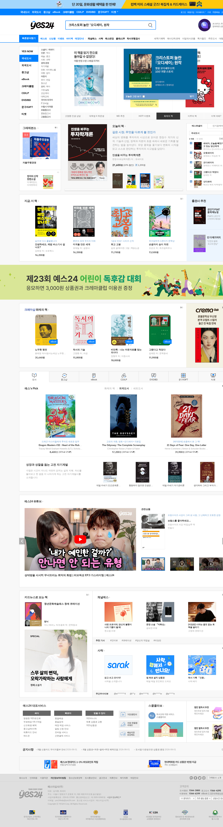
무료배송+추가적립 (32, 722)
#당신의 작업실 (142, 640)
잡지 (48, 73)
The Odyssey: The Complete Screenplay (123, 445)
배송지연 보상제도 (129, 734)
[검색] (150, 25)
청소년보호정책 (75, 778)
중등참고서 (46, 113)
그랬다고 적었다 (157, 349)
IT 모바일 (44, 103)
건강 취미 (45, 93)
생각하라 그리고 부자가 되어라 (208, 485)
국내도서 (26, 58)
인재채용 (33, 778)
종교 (48, 56)
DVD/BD (26, 100)
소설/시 (44, 49)
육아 (48, 86)
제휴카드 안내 (30, 732)
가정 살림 (45, 90)
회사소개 (23, 778)
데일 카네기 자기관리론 (173, 485)
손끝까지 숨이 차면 (158, 244)
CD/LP (25, 93)
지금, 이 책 (30, 200)
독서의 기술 (79, 349)
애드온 (27, 736)
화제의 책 (35, 309)
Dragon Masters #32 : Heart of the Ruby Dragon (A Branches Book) (74, 445)
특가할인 (201, 38)
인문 (43, 53)
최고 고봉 (116, 244)
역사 (48, 53)
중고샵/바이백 (30, 729)
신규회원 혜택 (30, 725)
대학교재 (45, 96)
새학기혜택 (159, 38)
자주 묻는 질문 (203, 799)
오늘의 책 (118, 126)
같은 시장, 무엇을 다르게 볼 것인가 (134, 132)
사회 (43, 59)
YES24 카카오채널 (191, 778)
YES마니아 (91, 718)
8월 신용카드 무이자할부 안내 (57, 749)
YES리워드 (129, 724)
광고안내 (103, 778)
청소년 (44, 83)
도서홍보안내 (90, 778)
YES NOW (27, 51)
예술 (43, 56)
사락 (101, 38)
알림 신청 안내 (61, 729)
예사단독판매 (173, 38)
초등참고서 (46, 110)
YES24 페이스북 (195, 778)
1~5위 (191, 139)
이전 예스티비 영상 (22, 541)
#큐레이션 (126, 640)
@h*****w (157, 694)
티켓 (24, 114)
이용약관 (44, 778)
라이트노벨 (51, 70)
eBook (25, 79)
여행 (43, 73)
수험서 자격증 (47, 106)
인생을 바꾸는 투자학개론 (126, 155)
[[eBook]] (47, 330)
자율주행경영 (29, 162)
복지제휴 (124, 778)
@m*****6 (144, 694)
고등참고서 (46, 117)
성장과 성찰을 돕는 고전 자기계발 (47, 464)
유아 (43, 80)
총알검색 (59, 722)
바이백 (69, 38)
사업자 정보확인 (113, 797)
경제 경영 (45, 63)
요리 (43, 86)
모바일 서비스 (61, 732)
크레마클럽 (28, 86)
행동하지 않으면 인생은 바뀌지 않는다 (146, 485)
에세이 (51, 49)
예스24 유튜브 (32, 501)
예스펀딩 (109, 38)
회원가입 (190, 12)
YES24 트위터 (199, 778)
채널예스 (103, 597)
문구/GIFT (27, 107)
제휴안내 (113, 778)
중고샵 (25, 72)
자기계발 (45, 66)
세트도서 (138, 388)
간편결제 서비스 (62, 736)
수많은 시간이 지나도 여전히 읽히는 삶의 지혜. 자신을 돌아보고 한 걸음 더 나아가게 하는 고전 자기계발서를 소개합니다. (54, 474)
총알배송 (59, 718)
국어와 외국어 (47, 100)
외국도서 (26, 65)
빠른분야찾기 (29, 38)
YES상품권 (91, 725)
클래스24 (120, 38)
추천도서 (212, 38)
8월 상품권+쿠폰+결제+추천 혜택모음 (106, 749)
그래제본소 (30, 127)
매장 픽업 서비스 (63, 725)
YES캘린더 (129, 714)
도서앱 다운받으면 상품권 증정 (156, 749)
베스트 (43, 38)
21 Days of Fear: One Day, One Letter (186, 445)
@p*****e (170, 694)
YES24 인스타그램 (204, 778)
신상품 (52, 38)
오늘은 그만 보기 (134, 96)
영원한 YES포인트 (32, 718)
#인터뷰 (114, 640)
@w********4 (120, 694)
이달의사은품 (188, 38)
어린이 (44, 76)
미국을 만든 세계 (81, 244)
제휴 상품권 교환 (94, 722)
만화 (43, 70)
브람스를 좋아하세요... (179, 520)
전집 (48, 80)
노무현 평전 (41, 349)
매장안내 (79, 38)
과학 (48, 59)
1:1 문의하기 (187, 799)
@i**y (132, 694)
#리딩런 (157, 640)
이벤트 (61, 38)
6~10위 (200, 139)
